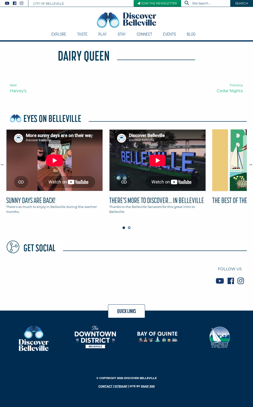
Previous (5, 162)
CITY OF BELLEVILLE (48, 3)
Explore (58, 34)
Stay (122, 34)
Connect (144, 34)
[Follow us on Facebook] (15, 3)
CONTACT (105, 386)
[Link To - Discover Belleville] (33, 338)
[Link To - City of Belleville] (219, 337)
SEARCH (241, 3)
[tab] (54, 173)
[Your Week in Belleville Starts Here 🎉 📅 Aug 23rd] (25, 274)
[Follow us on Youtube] (7, 3)
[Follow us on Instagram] (21, 3)
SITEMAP (120, 386)
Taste (82, 34)
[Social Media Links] (16, 3)
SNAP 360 (148, 386)
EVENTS (169, 34)
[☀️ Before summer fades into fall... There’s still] (65, 274)
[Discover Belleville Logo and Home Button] (126, 20)
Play (102, 34)
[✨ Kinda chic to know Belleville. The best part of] (146, 274)
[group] (126, 173)
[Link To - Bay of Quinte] (157, 337)
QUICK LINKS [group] (126, 311)
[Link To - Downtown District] (95, 337)
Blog (191, 34)
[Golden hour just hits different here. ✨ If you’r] (106, 274)
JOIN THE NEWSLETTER (158, 3)
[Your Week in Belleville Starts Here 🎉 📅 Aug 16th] (186, 274)
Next (248, 162)
